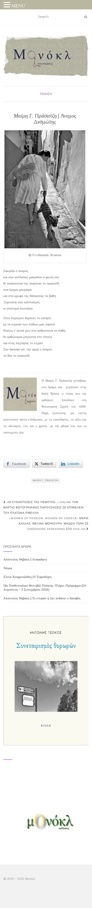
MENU (18, 5)
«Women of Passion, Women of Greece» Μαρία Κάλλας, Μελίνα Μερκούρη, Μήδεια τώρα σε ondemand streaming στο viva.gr (49, 523)
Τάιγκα (7, 568)
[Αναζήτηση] (86, 17)
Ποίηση (46, 94)
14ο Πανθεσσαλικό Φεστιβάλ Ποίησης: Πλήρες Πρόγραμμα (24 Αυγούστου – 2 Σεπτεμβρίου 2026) (44, 588)
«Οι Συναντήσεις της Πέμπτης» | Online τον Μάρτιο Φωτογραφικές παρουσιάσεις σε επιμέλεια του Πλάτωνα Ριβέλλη (43, 507)
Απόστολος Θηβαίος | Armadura (25, 559)
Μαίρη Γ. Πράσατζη (45, 480)
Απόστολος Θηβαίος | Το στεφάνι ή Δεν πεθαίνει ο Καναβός (42, 598)
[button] (8, 5)
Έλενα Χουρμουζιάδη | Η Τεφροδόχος (27, 577)
